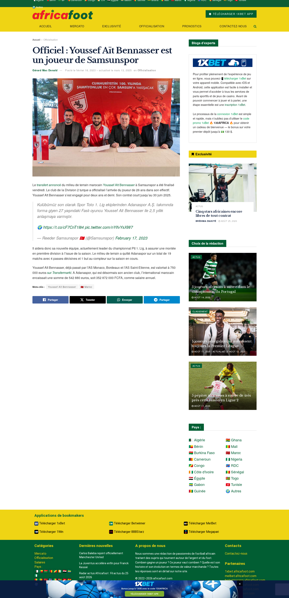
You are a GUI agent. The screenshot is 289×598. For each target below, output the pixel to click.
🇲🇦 (46, 580)
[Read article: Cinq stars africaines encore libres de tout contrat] (223, 188)
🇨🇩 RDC (232, 465)
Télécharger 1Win (50, 532)
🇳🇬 (36, 575)
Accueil (45, 26)
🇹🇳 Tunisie (234, 484)
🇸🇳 (55, 580)
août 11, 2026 (201, 405)
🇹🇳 (65, 580)
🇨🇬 (55, 571)
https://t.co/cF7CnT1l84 (63, 227)
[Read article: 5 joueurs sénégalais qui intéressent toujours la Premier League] (223, 331)
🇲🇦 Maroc (86, 286)
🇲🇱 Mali (231, 446)
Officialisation (151, 26)
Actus (199, 206)
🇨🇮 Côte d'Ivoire (201, 471)
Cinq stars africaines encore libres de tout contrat (219, 213)
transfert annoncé (49, 185)
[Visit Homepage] (62, 14)
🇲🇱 (41, 580)
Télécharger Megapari (203, 532)
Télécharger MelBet (202, 523)
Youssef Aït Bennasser (119, 185)
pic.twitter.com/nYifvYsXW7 (109, 227)
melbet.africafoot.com (240, 576)
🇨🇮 (60, 571)
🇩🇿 (36, 571)
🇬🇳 (36, 580)
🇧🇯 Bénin (196, 446)
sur (59, 272)
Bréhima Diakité (206, 220)
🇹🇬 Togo (232, 478)
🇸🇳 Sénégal (235, 471)
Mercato (77, 26)
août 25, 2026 (228, 220)
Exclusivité (111, 26)
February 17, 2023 (131, 238)
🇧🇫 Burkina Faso (202, 452)
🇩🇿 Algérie (197, 439)
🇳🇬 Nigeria (234, 459)
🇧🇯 (41, 571)
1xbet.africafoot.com (240, 571)
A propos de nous (150, 545)
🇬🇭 (69, 580)
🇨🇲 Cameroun (200, 459)
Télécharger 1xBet (51, 523)
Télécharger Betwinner (129, 523)
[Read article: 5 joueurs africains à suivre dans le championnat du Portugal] (223, 277)
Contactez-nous (233, 26)
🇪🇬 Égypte (197, 478)
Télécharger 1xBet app (232, 14)
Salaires (39, 562)
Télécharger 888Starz (128, 532)
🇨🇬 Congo (196, 465)
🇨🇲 (50, 571)
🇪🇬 (65, 571)
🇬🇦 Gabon (197, 484)
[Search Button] (255, 26)
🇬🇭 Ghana (234, 439)
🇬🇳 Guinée (197, 490)
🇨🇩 (50, 580)
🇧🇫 (46, 571)
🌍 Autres (37, 7)
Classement (200, 311)
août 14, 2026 (201, 297)
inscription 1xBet (235, 105)
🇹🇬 (60, 580)
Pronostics (192, 26)
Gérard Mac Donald (45, 70)
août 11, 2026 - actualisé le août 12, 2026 (219, 351)
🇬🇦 (69, 571)
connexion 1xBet (227, 114)
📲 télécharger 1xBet (233, 78)
